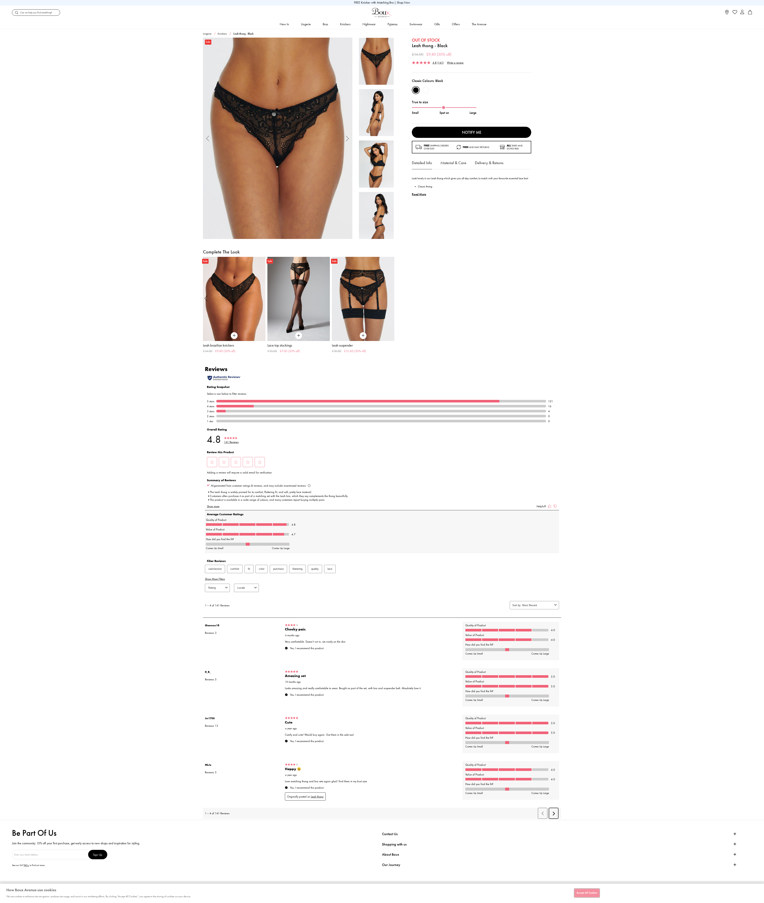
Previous (208, 138)
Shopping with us (394, 844)
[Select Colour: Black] (416, 90)
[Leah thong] (277, 138)
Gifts (437, 24)
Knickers (345, 24)
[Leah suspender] (363, 299)
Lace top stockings (279, 345)
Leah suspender (342, 345)
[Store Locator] (727, 13)
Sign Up (97, 854)
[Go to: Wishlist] (734, 12)
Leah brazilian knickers (218, 345)
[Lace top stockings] (298, 299)
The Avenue (479, 24)
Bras (325, 24)
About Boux (390, 854)
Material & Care (453, 162)
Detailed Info (422, 162)
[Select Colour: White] (426, 90)
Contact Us (390, 834)
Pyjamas (393, 24)
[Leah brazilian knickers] (234, 299)
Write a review (455, 62)
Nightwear (369, 24)
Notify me (471, 132)
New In (284, 24)
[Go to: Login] (742, 12)
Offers (456, 24)
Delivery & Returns (489, 162)
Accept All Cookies (587, 892)
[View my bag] (750, 13)
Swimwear (415, 24)
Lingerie (306, 24)
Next (347, 138)
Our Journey (391, 865)
